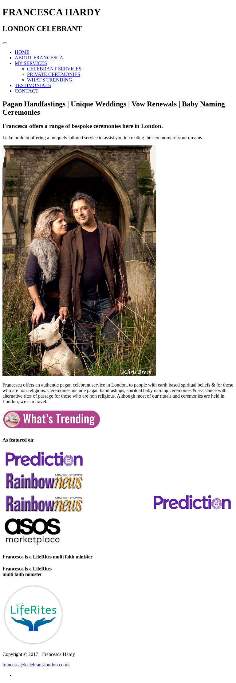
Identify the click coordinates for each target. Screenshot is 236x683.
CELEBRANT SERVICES (54, 68)
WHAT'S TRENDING (49, 79)
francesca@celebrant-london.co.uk (36, 664)
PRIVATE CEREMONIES (53, 74)
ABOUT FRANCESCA (39, 57)
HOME (22, 52)
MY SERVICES (31, 63)
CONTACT (26, 90)
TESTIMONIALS (33, 85)
